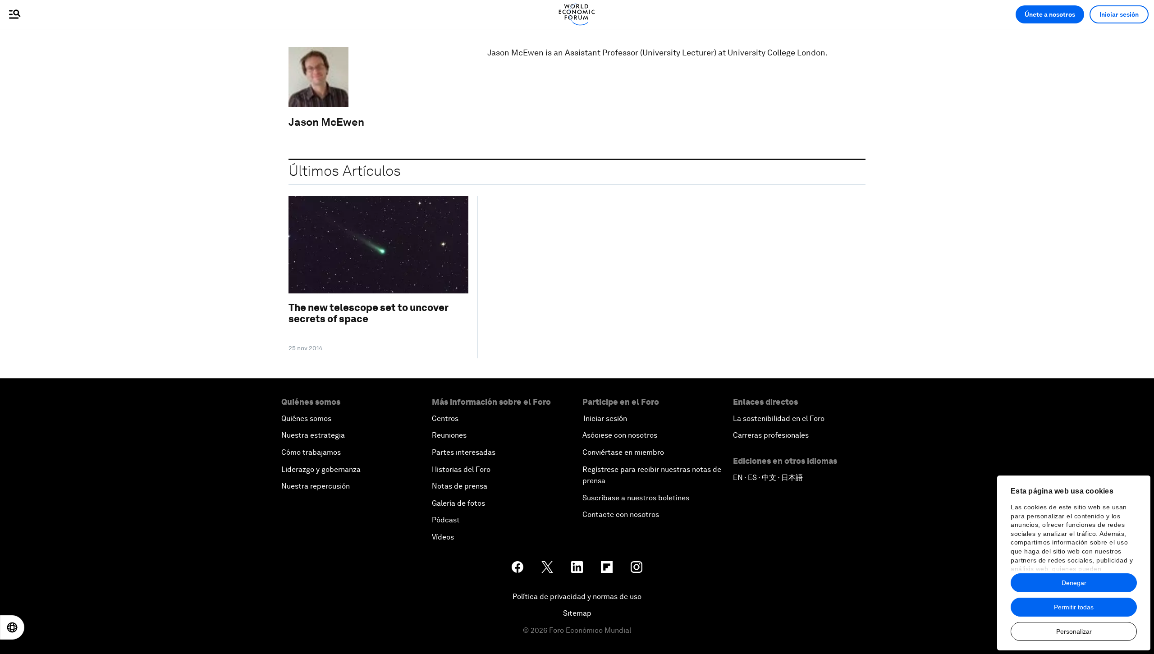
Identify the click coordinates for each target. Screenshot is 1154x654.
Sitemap (577, 613)
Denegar (1074, 582)
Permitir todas (1074, 607)
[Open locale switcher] (12, 627)
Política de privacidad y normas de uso (577, 596)
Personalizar (1074, 631)
